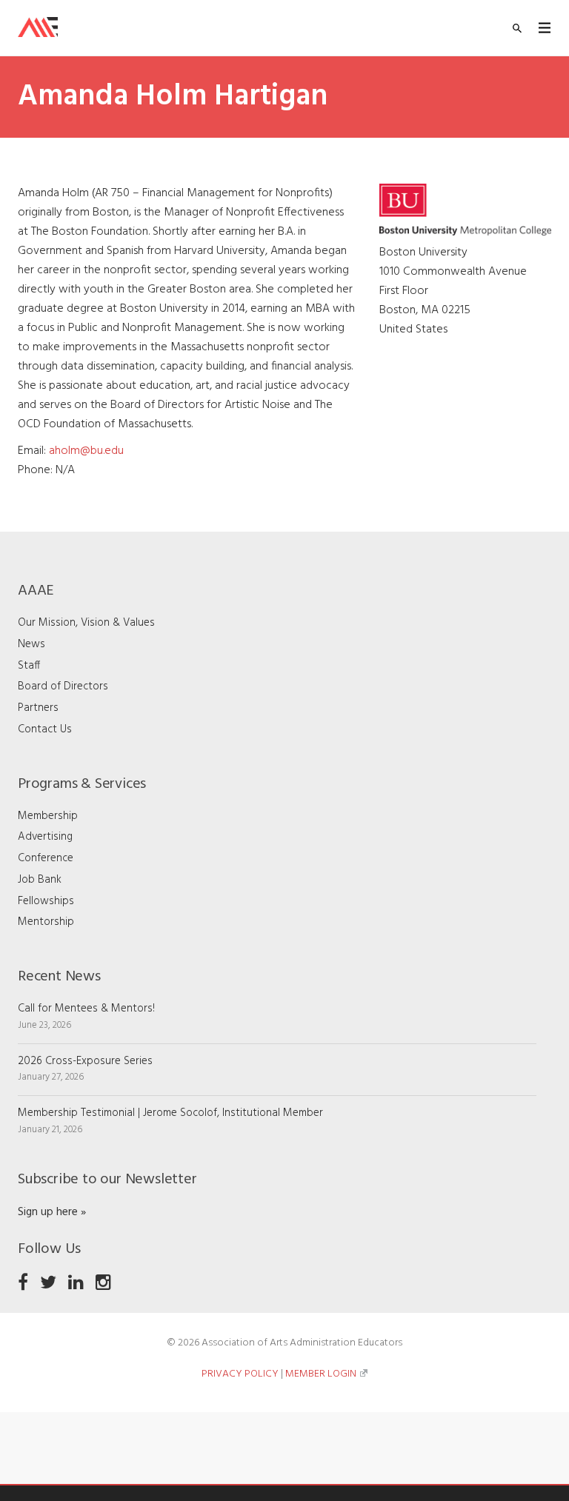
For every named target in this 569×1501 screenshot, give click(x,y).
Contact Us (45, 729)
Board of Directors (63, 686)
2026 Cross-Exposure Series (85, 1061)
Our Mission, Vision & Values (86, 623)
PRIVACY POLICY (240, 1374)
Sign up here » (52, 1212)
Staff (29, 666)
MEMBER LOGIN (320, 1374)
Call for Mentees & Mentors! (86, 1008)
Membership (48, 816)
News (31, 644)
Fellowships (46, 901)
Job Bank (39, 880)
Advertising (45, 837)
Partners (38, 708)
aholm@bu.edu (86, 451)
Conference (45, 858)
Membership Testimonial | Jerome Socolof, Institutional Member (170, 1113)
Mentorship (46, 922)
